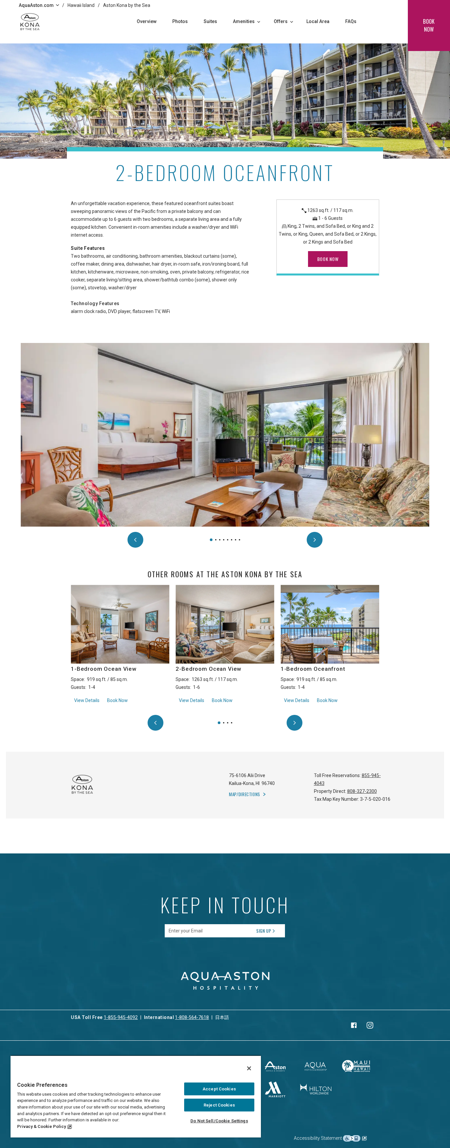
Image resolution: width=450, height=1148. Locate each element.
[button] (211, 539)
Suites (210, 21)
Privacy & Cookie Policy (41, 1126)
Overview (146, 21)
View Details (86, 700)
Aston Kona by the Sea (126, 5)
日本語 (222, 1017)
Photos (180, 21)
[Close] (249, 1068)
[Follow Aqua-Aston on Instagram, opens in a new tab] (370, 1025)
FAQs (350, 21)
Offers (281, 21)
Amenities (244, 21)
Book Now (117, 700)
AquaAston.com (36, 5)
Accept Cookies (219, 1088)
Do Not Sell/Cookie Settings (219, 1120)
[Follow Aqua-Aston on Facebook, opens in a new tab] (354, 1025)
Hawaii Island (81, 5)
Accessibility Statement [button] (318, 1138)
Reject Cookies (219, 1105)
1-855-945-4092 (121, 1017)
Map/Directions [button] (244, 794)
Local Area (317, 21)
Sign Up (263, 930)
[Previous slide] (135, 540)
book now (429, 25)
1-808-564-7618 (192, 1017)
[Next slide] (315, 540)
